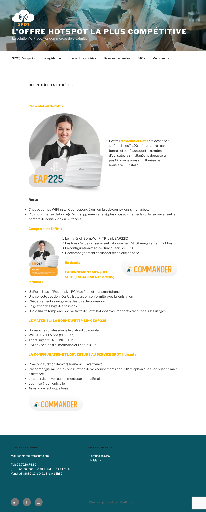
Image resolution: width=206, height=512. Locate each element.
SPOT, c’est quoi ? (23, 58)
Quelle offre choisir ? (82, 58)
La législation (52, 58)
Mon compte (160, 58)
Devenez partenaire (117, 58)
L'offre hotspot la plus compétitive (99, 31)
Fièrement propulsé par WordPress (110, 502)
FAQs (141, 58)
